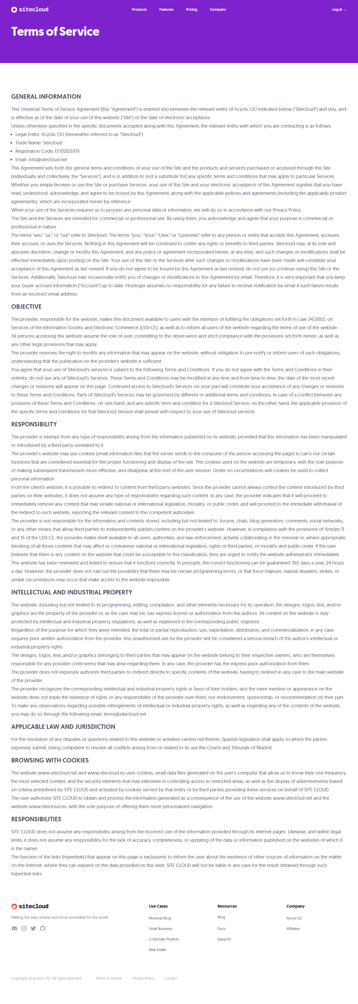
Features (166, 9)
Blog (221, 917)
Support (224, 939)
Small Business (160, 928)
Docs (222, 928)
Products (139, 9)
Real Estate (157, 949)
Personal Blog (160, 918)
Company (218, 9)
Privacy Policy (143, 978)
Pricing (191, 9)
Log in (339, 9)
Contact (171, 978)
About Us (294, 918)
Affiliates (293, 928)
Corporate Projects (164, 939)
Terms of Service (109, 978)
